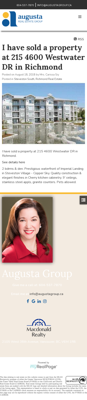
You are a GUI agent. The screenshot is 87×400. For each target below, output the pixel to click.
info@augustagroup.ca (46, 294)
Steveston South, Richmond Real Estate (38, 79)
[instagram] (46, 301)
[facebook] (29, 301)
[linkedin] (40, 301)
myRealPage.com (43, 367)
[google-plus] (34, 301)
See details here (13, 162)
